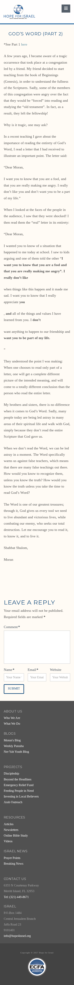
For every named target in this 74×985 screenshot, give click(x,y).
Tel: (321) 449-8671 (16, 897)
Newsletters (11, 830)
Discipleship (11, 773)
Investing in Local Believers (21, 796)
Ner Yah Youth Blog (16, 752)
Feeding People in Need (19, 791)
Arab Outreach (13, 802)
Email (33, 670)
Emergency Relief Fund (19, 785)
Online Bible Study (16, 835)
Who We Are (12, 718)
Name (9, 670)
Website (55, 670)
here (24, 44)
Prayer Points (12, 858)
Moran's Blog (12, 740)
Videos (8, 841)
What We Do (12, 723)
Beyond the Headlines (17, 779)
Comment (12, 627)
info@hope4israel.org (17, 936)
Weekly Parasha (14, 746)
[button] (66, 9)
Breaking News (13, 863)
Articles (8, 824)
